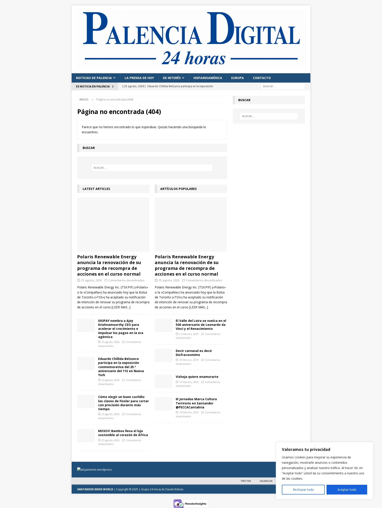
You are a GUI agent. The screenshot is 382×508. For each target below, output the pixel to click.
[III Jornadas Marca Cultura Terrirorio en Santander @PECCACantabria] (163, 403)
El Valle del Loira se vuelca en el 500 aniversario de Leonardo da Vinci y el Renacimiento (201, 325)
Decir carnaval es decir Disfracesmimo (194, 353)
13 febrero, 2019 (189, 382)
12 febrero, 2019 (189, 359)
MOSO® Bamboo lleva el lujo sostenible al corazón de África (123, 433)
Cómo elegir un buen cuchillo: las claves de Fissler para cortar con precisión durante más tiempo (123, 403)
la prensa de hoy (139, 78)
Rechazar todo (303, 489)
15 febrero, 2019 (189, 412)
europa (237, 78)
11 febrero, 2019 (189, 334)
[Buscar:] (283, 86)
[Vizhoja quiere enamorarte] (163, 381)
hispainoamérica (207, 78)
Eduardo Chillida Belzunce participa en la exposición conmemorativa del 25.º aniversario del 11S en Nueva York (121, 367)
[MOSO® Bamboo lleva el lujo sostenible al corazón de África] (86, 435)
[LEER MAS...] (121, 307)
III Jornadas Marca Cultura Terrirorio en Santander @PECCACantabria (196, 403)
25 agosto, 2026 (91, 280)
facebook (266, 481)
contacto (262, 78)
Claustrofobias (174, 489)
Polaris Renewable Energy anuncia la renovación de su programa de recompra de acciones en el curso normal (109, 265)
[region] (324, 470)
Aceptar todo (347, 489)
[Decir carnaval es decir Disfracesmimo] (163, 355)
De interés (172, 78)
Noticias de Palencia (94, 78)
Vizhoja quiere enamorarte (197, 377)
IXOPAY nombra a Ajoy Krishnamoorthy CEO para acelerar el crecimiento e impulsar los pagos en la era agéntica (120, 329)
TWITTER (246, 481)
